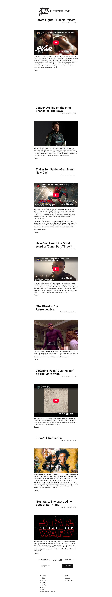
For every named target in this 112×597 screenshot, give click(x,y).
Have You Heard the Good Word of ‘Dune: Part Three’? (54, 245)
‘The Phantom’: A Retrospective (47, 308)
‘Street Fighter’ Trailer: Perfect (55, 19)
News (43, 582)
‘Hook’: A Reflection (49, 438)
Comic (44, 575)
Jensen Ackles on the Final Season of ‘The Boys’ (54, 109)
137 (60, 560)
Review (44, 585)
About (67, 575)
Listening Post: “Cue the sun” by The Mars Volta (55, 372)
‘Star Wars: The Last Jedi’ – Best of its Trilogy (54, 503)
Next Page (69, 559)
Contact (67, 578)
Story (43, 587)
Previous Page (43, 559)
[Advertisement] (56, 93)
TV (43, 589)
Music (44, 580)
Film (43, 578)
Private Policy (69, 580)
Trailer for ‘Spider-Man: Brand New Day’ (55, 171)
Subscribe (67, 566)
